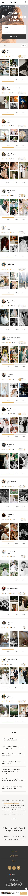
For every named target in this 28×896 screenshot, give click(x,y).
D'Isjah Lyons (11, 514)
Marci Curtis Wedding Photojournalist (14, 88)
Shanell (9, 227)
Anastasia (10, 622)
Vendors (10, 6)
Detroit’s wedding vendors (11, 803)
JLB (8, 51)
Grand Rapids (11, 697)
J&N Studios (10, 444)
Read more (14, 818)
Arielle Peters (10, 264)
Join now (23, 893)
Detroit (9, 52)
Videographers (15, 836)
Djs (23, 839)
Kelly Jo (9, 696)
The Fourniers (11, 190)
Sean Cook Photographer (14, 337)
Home (4, 6)
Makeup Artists (8, 839)
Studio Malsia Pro (12, 659)
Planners (23, 836)
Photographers (18, 6)
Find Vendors (14, 36)
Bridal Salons (17, 839)
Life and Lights (11, 154)
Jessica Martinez (11, 481)
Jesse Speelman (11, 409)
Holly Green (10, 374)
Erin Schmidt (10, 121)
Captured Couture (12, 588)
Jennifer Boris (11, 301)
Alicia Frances (11, 551)
